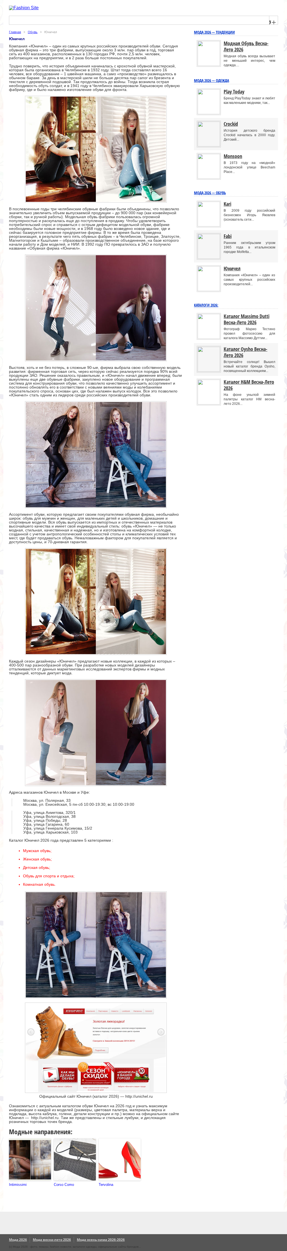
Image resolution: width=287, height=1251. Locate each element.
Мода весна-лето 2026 (52, 1239)
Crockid (231, 124)
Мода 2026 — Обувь (210, 192)
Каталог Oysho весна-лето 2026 (245, 352)
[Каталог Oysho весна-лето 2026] (209, 370)
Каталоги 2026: (206, 305)
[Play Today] (209, 113)
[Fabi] (209, 257)
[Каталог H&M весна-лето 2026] (209, 403)
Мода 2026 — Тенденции (214, 32)
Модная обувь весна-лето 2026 (246, 46)
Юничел (232, 268)
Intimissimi (18, 1184)
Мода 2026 (18, 1239)
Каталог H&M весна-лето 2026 (249, 385)
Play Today (234, 91)
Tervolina (106, 1184)
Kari (227, 204)
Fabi (228, 236)
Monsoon (233, 156)
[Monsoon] (209, 177)
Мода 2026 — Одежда (211, 80)
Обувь (33, 32)
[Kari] (209, 225)
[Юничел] (209, 289)
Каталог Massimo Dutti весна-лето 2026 (246, 319)
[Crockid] (209, 145)
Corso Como (64, 1184)
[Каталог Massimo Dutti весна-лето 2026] (209, 337)
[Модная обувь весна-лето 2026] (209, 64)
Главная (15, 32)
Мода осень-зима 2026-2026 (101, 1239)
